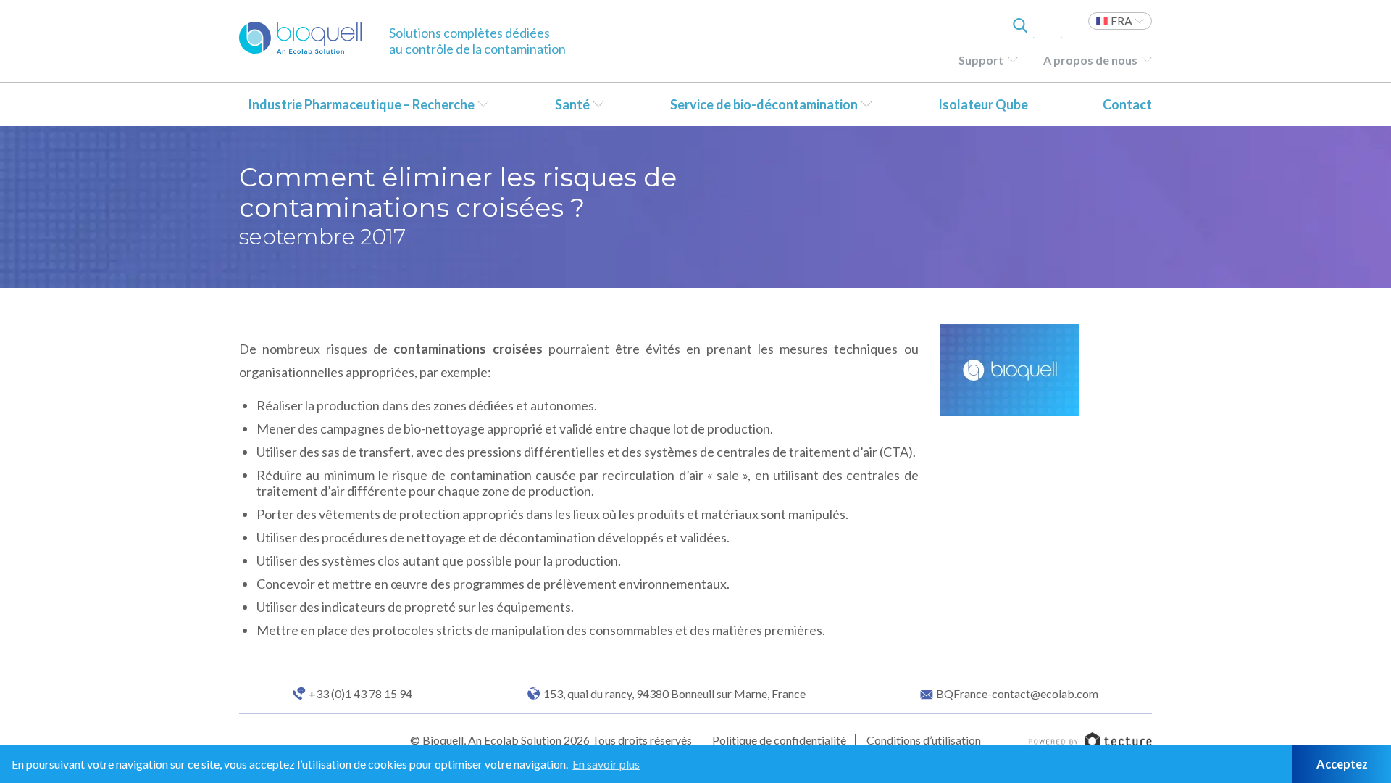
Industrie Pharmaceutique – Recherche (361, 104)
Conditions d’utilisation (923, 740)
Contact (1127, 104)
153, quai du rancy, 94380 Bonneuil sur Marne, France (674, 693)
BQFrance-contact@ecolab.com (1017, 693)
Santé (572, 104)
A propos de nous (1090, 60)
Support (980, 60)
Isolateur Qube (983, 104)
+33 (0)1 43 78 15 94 (360, 693)
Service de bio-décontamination (764, 104)
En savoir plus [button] (606, 764)
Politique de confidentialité (779, 740)
